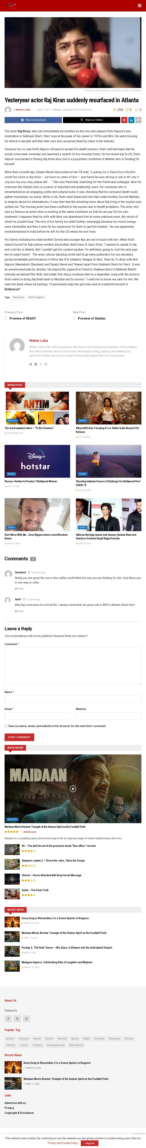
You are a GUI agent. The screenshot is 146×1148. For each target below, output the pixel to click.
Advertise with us (15, 1102)
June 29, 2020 (84, 490)
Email (9, 709)
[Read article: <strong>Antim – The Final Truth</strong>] (12, 893)
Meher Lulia (23, 109)
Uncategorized (55, 1045)
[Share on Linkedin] (131, 120)
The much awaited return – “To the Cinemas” (29, 428)
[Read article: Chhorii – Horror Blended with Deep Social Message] (12, 879)
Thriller (10, 1045)
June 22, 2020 (13, 543)
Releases (114, 1038)
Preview (99, 1038)
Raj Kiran (18, 297)
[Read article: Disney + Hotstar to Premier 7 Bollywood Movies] (37, 461)
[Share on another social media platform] (138, 120)
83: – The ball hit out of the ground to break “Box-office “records (59, 845)
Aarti (18, 599)
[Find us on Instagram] (26, 1018)
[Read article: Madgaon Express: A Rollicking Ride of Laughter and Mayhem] (12, 966)
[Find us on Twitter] (17, 1018)
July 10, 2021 (84, 437)
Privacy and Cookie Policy (63, 1143)
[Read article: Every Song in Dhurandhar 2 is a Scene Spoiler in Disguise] (12, 921)
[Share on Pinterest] (124, 120)
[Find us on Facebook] (8, 1018)
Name (9, 692)
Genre (37, 1038)
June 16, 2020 (84, 543)
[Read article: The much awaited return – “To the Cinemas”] (37, 408)
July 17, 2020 (12, 486)
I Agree (90, 1143)
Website (81, 709)
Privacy (9, 1107)
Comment (12, 644)
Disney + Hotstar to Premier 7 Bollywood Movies (31, 481)
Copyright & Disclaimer (19, 1112)
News (57, 109)
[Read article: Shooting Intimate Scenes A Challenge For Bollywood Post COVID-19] (108, 461)
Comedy (24, 1038)
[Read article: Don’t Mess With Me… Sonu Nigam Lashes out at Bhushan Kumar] (37, 514)
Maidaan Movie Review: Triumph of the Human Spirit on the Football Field (45, 826)
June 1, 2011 (43, 109)
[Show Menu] (139, 5)
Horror (49, 1038)
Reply (21, 588)
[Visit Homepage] (11, 5)
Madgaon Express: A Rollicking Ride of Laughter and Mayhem (57, 962)
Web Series (76, 1045)
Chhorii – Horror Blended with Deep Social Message (52, 875)
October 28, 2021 (15, 433)
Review (129, 1038)
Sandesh (20, 572)
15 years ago (38, 572)
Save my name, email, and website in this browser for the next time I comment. (57, 726)
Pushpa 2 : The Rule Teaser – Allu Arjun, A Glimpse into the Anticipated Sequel (67, 947)
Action (10, 1038)
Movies (12, 421)
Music (75, 1038)
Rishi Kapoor (36, 297)
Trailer (24, 1045)
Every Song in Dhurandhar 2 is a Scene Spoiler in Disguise (55, 918)
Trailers (37, 1045)
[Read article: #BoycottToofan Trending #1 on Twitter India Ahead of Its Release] (108, 408)
